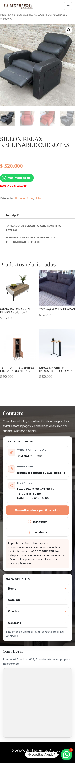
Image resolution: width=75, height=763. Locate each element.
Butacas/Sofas (25, 14)
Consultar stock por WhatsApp (37, 510)
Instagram (40, 521)
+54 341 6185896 (29, 456)
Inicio (3, 14)
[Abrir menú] (68, 6)
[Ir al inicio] (20, 6)
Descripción (13, 215)
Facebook (40, 532)
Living (11, 14)
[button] (68, 30)
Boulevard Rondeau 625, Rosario (41, 473)
